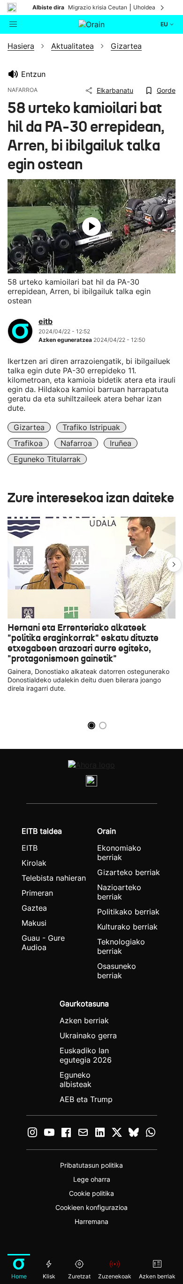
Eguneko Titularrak (47, 459)
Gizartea (29, 427)
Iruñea (120, 443)
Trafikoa (28, 443)
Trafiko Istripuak (91, 427)
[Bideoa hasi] (91, 226)
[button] (174, 564)
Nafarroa (76, 443)
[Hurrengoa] (163, 7)
